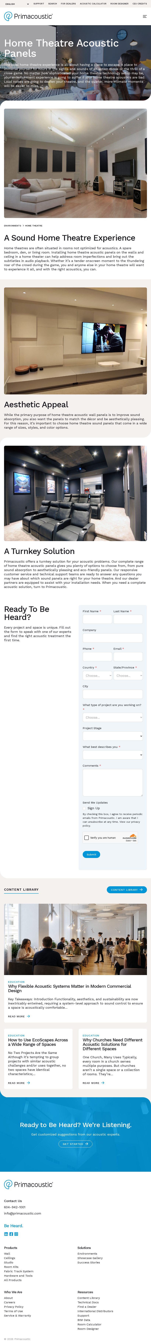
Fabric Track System (18, 1271)
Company (89, 630)
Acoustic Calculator (93, 3)
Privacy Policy (13, 1306)
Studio (8, 1262)
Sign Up (93, 808)
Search (52, 3)
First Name (92, 611)
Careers (9, 1302)
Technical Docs (88, 1302)
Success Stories (89, 1262)
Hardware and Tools (18, 1275)
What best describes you (101, 747)
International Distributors (95, 1311)
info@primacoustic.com (22, 1213)
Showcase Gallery (90, 1258)
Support (39, 3)
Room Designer (119, 3)
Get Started (73, 1143)
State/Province (125, 667)
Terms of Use (13, 1311)
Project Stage (92, 728)
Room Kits (11, 1267)
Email (118, 648)
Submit (91, 854)
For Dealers (68, 3)
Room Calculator (89, 1324)
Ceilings (9, 1258)
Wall (7, 1253)
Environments (12, 225)
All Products (13, 1280)
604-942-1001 (14, 1207)
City (85, 686)
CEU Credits (140, 3)
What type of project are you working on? (112, 707)
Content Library (124, 889)
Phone (88, 648)
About (8, 1298)
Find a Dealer (87, 1306)
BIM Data (84, 1320)
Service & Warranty (17, 1315)
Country (90, 667)
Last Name (122, 611)
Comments (92, 765)
